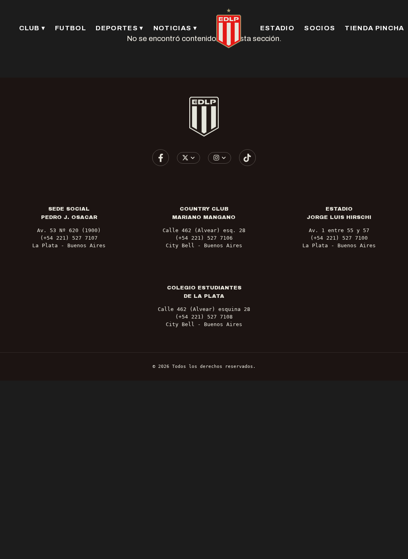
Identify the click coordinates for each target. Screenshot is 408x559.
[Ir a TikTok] (247, 157)
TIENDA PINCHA (374, 28)
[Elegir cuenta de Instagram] (219, 158)
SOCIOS (319, 28)
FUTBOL (70, 28)
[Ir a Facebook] (160, 157)
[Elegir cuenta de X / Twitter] (188, 158)
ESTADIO (277, 28)
